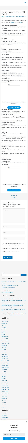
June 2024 (4, 327)
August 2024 (4, 323)
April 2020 (4, 352)
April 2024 (4, 332)
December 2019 (5, 360)
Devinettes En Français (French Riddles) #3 (16, 312)
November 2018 (5, 389)
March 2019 (4, 380)
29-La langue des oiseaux (7, 290)
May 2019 (4, 376)
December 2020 (5, 340)
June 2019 (4, 374)
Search (3, 272)
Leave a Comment (6, 16)
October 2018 (5, 391)
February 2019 (5, 382)
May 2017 (4, 405)
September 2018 (5, 393)
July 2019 (4, 371)
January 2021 (5, 338)
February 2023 (5, 336)
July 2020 (4, 347)
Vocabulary (21, 16)
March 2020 (4, 354)
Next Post (14, 197)
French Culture (14, 16)
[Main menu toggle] (25, 2)
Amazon (12, 22)
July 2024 (4, 325)
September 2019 (5, 367)
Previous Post (14, 195)
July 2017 (4, 400)
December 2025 (5, 321)
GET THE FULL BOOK (14, 107)
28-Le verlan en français (7, 292)
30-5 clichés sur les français (8, 287)
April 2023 (4, 334)
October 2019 (5, 365)
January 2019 (5, 385)
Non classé (4, 415)
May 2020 (4, 349)
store (21, 22)
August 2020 (4, 345)
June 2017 (4, 402)
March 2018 (4, 396)
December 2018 (5, 387)
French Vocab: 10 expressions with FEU (14, 315)
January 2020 (5, 358)
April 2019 (4, 378)
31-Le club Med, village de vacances (10, 285)
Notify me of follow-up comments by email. (14, 248)
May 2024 (4, 330)
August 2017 (4, 398)
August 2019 (4, 369)
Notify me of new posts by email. (11, 251)
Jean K (3, 309)
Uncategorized (5, 417)
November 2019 (5, 363)
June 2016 (4, 407)
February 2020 (5, 356)
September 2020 (5, 343)
